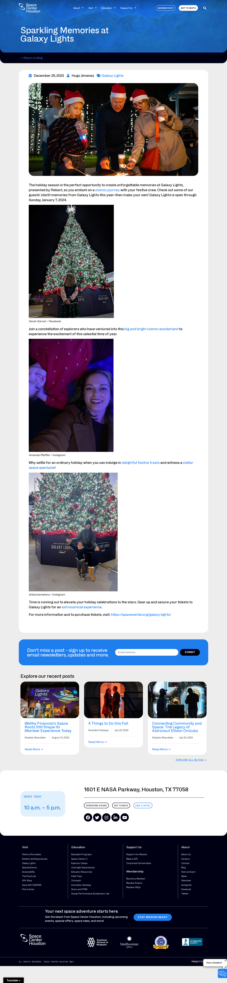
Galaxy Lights (113, 75)
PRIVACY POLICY (200, 961)
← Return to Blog (31, 57)
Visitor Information (31, 854)
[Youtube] (124, 817)
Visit (90, 8)
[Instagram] (106, 817)
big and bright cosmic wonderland (151, 329)
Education (107, 8)
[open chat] (222, 973)
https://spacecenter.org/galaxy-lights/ (141, 614)
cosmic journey (107, 190)
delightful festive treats (141, 462)
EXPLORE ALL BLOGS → (191, 760)
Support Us (126, 8)
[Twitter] (97, 817)
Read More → (34, 749)
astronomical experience (81, 607)
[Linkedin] (115, 817)
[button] (204, 8)
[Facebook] (88, 817)
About (76, 8)
